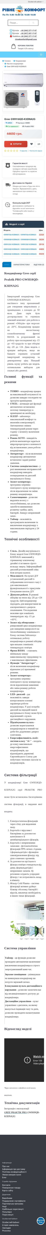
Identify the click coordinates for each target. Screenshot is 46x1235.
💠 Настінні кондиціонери (13, 63)
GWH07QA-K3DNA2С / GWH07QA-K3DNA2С (20, 234)
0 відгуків (23, 150)
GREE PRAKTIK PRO (15, 1112)
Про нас (6, 1166)
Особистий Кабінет (10, 1222)
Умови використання (11, 1174)
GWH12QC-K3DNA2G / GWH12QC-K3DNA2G (20, 244)
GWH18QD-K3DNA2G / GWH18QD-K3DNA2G (20, 249)
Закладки (6, 1227)
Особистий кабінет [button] (35, 1)
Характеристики (21, 264)
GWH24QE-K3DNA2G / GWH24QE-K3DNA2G (20, 254)
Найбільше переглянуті (13, 1209)
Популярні (7, 1211)
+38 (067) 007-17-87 (28, 33)
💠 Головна (6, 61)
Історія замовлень (10, 1225)
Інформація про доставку (13, 1169)
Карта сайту (7, 1190)
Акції (4, 1206)
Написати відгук (35, 150)
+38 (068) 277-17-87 (28, 30)
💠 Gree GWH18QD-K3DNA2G (15, 66)
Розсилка (6, 1230)
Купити (17, 143)
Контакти (6, 1185)
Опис (6, 264)
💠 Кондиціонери (19, 61)
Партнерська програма (12, 1203)
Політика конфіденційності (14, 1171)
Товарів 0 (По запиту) (23, 47)
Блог (4, 1177)
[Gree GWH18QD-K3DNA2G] (23, 90)
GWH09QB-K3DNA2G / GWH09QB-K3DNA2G (20, 239)
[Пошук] (33, 23)
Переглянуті (7, 1214)
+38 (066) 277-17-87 (28, 36)
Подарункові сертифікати (13, 1200)
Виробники (7, 1198)
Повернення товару (11, 1187)
